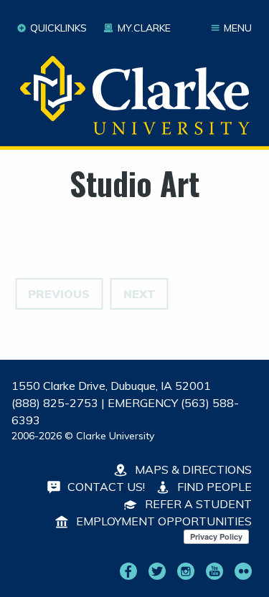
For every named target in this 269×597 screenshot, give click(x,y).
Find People (213, 486)
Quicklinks (58, 28)
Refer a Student (197, 504)
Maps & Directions (192, 469)
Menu (238, 28)
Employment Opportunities (162, 521)
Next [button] (139, 294)
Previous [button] (59, 294)
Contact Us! (105, 486)
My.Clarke (144, 28)
